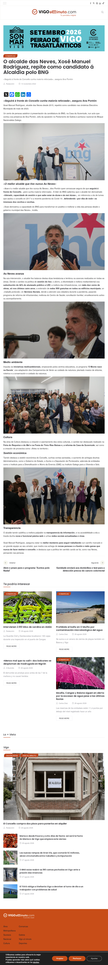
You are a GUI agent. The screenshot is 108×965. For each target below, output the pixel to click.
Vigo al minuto (29, 755)
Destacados (12, 755)
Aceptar (59, 958)
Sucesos (7, 934)
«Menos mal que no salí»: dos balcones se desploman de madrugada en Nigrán (27, 662)
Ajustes (94, 958)
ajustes (36, 962)
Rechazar (77, 958)
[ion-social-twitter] (93, 3)
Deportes (23, 943)
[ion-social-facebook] (90, 3)
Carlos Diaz (63, 634)
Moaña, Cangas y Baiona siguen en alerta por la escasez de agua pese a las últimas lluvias (80, 696)
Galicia (22, 934)
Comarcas (10, 56)
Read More (11, 646)
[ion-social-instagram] (97, 3)
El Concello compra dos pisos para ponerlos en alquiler (35, 823)
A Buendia (10, 668)
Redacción (10, 84)
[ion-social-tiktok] (103, 3)
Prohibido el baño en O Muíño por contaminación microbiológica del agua (79, 628)
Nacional (7, 939)
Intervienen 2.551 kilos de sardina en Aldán (27, 627)
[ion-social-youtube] (100, 3)
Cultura (6, 943)
